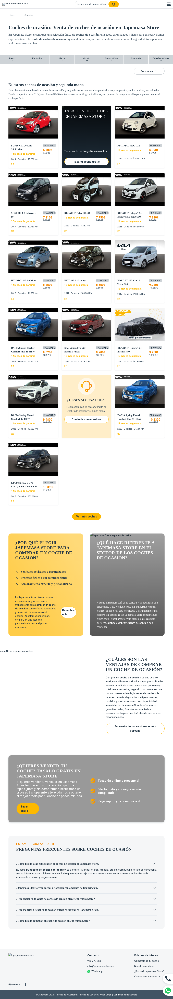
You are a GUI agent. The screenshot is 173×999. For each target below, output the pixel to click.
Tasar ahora (24, 808)
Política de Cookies (88, 994)
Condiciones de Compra (124, 994)
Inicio (12, 15)
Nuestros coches (144, 966)
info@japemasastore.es (100, 966)
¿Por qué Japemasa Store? (149, 971)
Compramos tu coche (146, 960)
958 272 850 (94, 960)
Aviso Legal (104, 994)
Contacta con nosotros (147, 976)
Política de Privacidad (66, 994)
